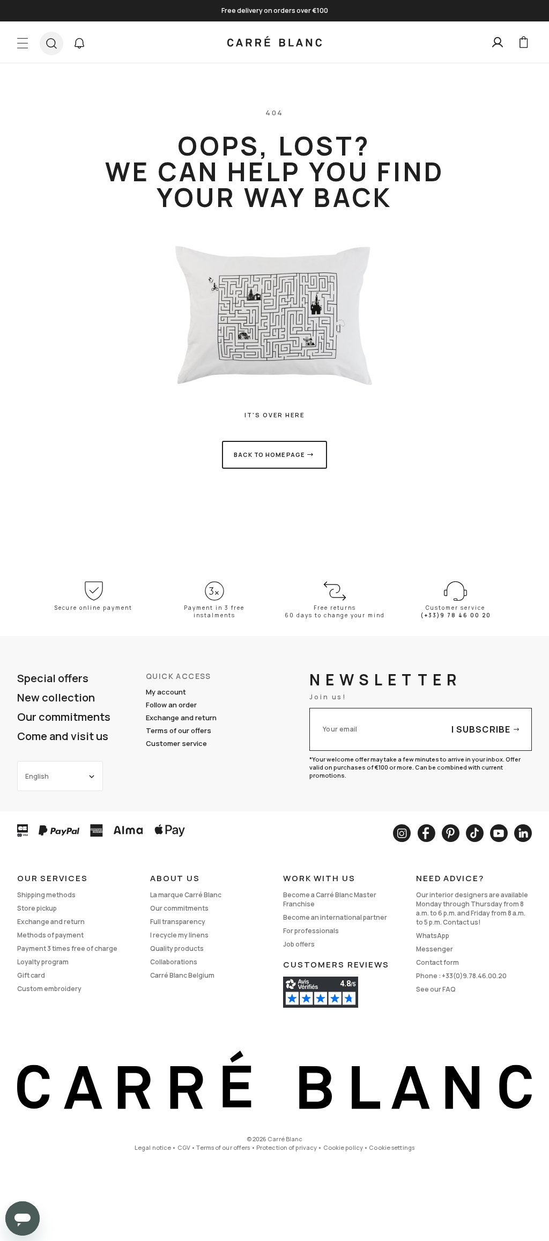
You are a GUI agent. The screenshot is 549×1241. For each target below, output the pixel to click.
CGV (183, 1147)
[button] (79, 43)
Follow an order (171, 705)
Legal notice (153, 1147)
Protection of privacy (286, 1147)
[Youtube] (499, 833)
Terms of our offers (178, 730)
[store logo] (274, 42)
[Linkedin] (523, 833)
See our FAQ (436, 989)
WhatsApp (432, 935)
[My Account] (497, 42)
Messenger (434, 949)
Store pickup (37, 908)
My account (166, 692)
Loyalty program (43, 961)
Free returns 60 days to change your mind (335, 611)
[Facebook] (426, 833)
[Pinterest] (450, 833)
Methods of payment (50, 935)
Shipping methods (46, 894)
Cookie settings (391, 1147)
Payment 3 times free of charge (67, 948)
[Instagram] (402, 833)
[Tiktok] (475, 833)
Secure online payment (93, 607)
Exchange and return (181, 717)
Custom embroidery (49, 988)
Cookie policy (343, 1147)
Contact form (437, 962)
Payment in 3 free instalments (214, 611)
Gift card (31, 975)
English (37, 776)
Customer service (176, 743)
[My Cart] (523, 42)
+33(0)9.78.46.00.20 (474, 975)
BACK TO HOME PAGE (269, 454)
